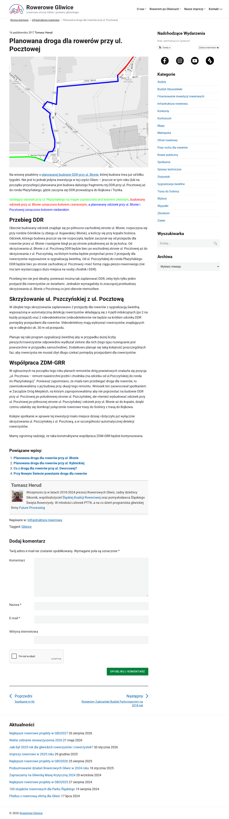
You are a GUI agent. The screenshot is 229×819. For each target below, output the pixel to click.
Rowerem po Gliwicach (164, 9)
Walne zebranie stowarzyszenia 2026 (35, 740)
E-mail (14, 618)
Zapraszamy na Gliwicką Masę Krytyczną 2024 (42, 775)
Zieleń (161, 220)
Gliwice (26, 527)
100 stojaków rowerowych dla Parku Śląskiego (42, 789)
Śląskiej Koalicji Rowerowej (81, 497)
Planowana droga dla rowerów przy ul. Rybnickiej (49, 463)
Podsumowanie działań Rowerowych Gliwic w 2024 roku (49, 768)
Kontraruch (164, 118)
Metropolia (164, 133)
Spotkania (163, 162)
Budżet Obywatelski (169, 89)
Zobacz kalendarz (208, 47)
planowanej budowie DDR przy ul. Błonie (70, 174)
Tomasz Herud (26, 485)
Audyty (161, 82)
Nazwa (15, 605)
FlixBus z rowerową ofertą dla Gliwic (34, 796)
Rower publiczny (167, 155)
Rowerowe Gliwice (31, 813)
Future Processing (32, 508)
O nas (140, 9)
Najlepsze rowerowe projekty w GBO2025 (38, 782)
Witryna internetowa (23, 631)
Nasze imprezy (193, 9)
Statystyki (163, 176)
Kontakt (214, 9)
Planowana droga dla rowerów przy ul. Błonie (46, 458)
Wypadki (162, 206)
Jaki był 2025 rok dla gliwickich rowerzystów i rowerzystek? (51, 747)
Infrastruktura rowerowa (45, 520)
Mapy (161, 125)
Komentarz (17, 560)
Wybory (162, 198)
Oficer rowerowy (167, 140)
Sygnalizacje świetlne (171, 184)
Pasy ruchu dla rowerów (172, 147)
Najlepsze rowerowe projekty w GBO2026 (38, 761)
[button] (165, 47)
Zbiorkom (163, 213)
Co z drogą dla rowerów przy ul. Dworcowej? (45, 468)
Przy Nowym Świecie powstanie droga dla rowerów (50, 473)
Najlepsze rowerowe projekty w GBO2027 (38, 733)
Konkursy (163, 111)
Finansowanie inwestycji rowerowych (180, 96)
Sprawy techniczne (169, 169)
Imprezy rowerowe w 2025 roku (31, 754)
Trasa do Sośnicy (168, 191)
